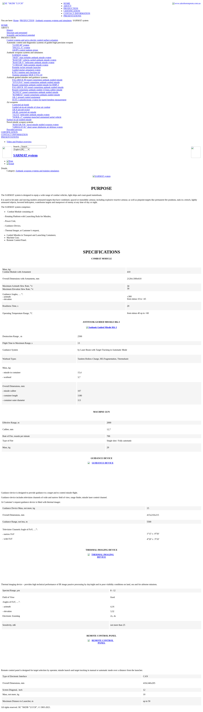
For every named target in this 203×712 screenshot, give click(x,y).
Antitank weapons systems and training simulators (37, 171)
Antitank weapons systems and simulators (53, 20)
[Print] (10, 161)
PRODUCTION (71, 8)
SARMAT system (25, 155)
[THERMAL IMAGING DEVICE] (101, 567)
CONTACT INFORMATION (77, 13)
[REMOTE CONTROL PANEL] (101, 653)
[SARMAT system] (101, 176)
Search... (17, 146)
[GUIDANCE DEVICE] (101, 475)
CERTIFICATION (72, 11)
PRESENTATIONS (72, 16)
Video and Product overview (19, 142)
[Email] (10, 163)
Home (16, 20)
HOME (67, 3)
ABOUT (67, 6)
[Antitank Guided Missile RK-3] (101, 327)
